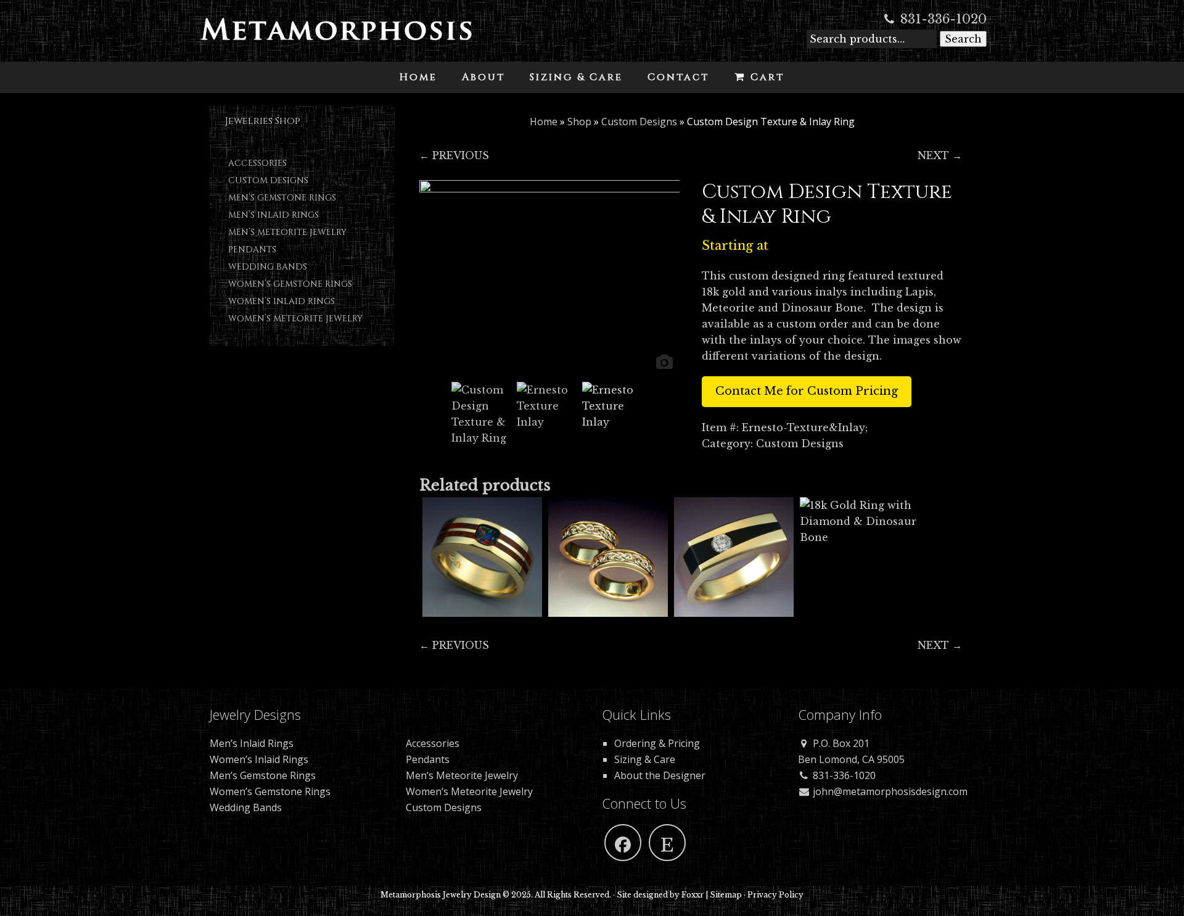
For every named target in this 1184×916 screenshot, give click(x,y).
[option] (549, 278)
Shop (579, 121)
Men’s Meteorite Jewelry (287, 232)
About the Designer (659, 775)
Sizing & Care (644, 759)
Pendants (252, 249)
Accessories (257, 163)
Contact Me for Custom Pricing (806, 391)
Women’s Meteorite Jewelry (295, 318)
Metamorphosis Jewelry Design (336, 37)
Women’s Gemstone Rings (290, 284)
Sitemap (726, 894)
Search (963, 39)
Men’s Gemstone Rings (282, 198)
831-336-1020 (942, 19)
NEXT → (940, 155)
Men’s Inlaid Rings (273, 215)
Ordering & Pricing (657, 743)
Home (543, 121)
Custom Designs (268, 180)
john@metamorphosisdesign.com (889, 791)
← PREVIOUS (454, 155)
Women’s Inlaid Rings (281, 301)
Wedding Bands (267, 267)
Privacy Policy (775, 894)
